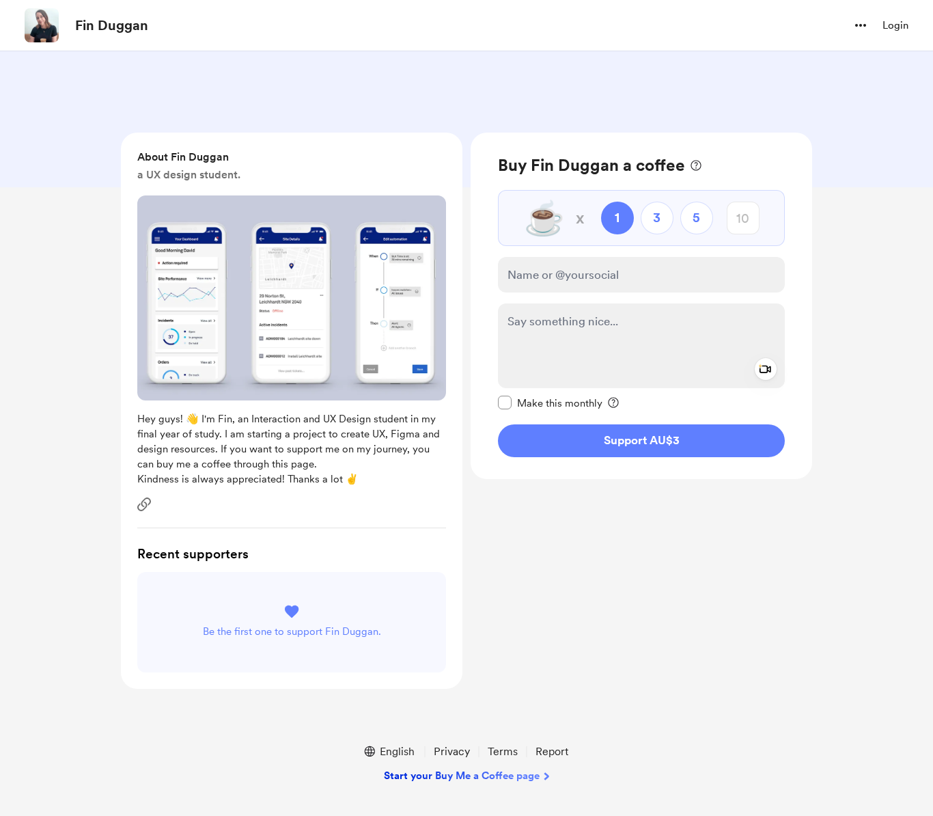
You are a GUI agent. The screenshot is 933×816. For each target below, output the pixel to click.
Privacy (452, 751)
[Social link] (144, 504)
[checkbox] (550, 402)
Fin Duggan (111, 25)
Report (551, 751)
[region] (641, 306)
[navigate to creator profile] (42, 25)
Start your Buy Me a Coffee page (462, 776)
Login (895, 25)
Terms (503, 751)
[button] (861, 25)
